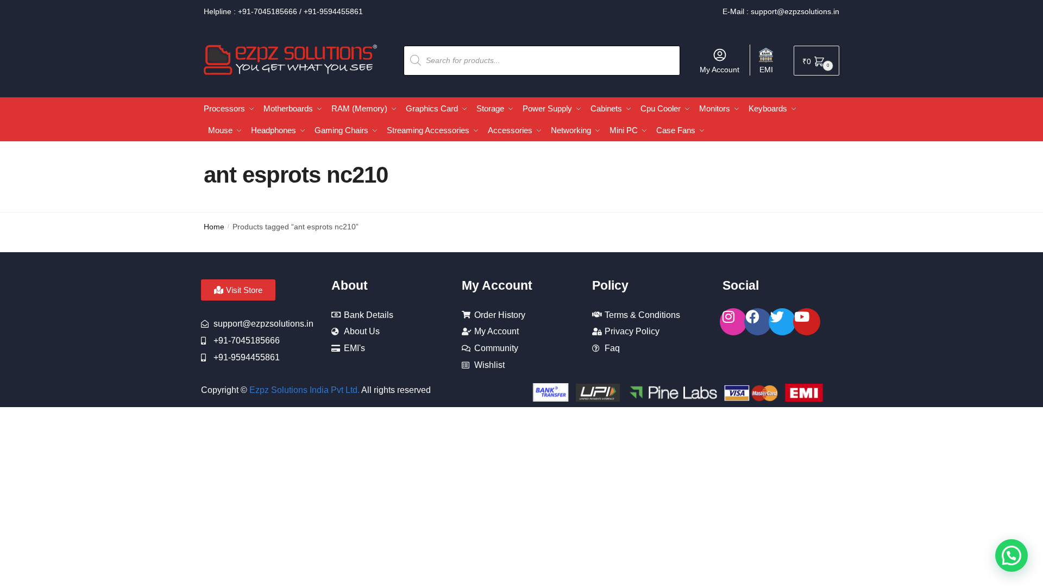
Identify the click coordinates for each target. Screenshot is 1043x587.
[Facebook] (757, 321)
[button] (1011, 555)
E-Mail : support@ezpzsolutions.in (780, 11)
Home (214, 226)
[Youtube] (806, 321)
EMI (766, 69)
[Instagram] (733, 321)
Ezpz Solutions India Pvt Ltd (303, 390)
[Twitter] (782, 321)
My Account (719, 69)
